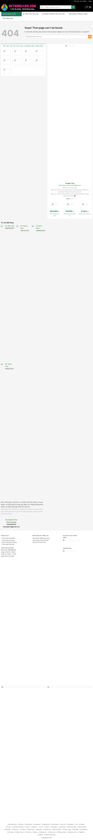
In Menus (35, 702)
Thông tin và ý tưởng (80, 1)
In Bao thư (63, 695)
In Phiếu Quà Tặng (71, 697)
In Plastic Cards (19, 702)
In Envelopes (70, 695)
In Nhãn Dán (39, 700)
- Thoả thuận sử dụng (7, 410)
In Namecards (37, 695)
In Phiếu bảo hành (61, 702)
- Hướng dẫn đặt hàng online (41, 408)
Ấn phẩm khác (8, 18)
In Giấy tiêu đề (46, 695)
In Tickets (81, 695)
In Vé (76, 695)
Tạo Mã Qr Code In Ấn (49, 705)
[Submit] (73, 7)
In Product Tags (67, 700)
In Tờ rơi (41, 697)
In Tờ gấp (8, 697)
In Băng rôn (34, 697)
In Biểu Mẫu (75, 700)
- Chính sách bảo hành (8, 408)
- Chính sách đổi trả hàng (9, 413)
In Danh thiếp (28, 695)
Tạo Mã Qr (40, 705)
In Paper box (15, 700)
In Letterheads (55, 695)
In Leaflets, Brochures (18, 697)
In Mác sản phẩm (56, 700)
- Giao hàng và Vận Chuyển (40, 410)
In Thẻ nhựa (10, 702)
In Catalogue (54, 697)
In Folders (20, 695)
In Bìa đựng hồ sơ (12, 695)
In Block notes (51, 702)
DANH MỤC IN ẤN (9, 14)
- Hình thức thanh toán (39, 413)
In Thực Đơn (28, 702)
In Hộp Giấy (8, 700)
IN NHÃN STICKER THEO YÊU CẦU (53, 14)
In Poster (27, 697)
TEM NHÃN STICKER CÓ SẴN (78, 14)
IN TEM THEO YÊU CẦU (30, 14)
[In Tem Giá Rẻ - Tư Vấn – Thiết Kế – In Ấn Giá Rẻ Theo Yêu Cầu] (18, 7)
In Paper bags (30, 700)
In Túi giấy (23, 700)
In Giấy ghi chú (43, 702)
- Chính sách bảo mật (7, 415)
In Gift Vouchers (82, 697)
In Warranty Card (71, 702)
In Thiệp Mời (81, 702)
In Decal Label (47, 700)
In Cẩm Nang (62, 697)
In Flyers (47, 697)
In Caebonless (83, 700)
